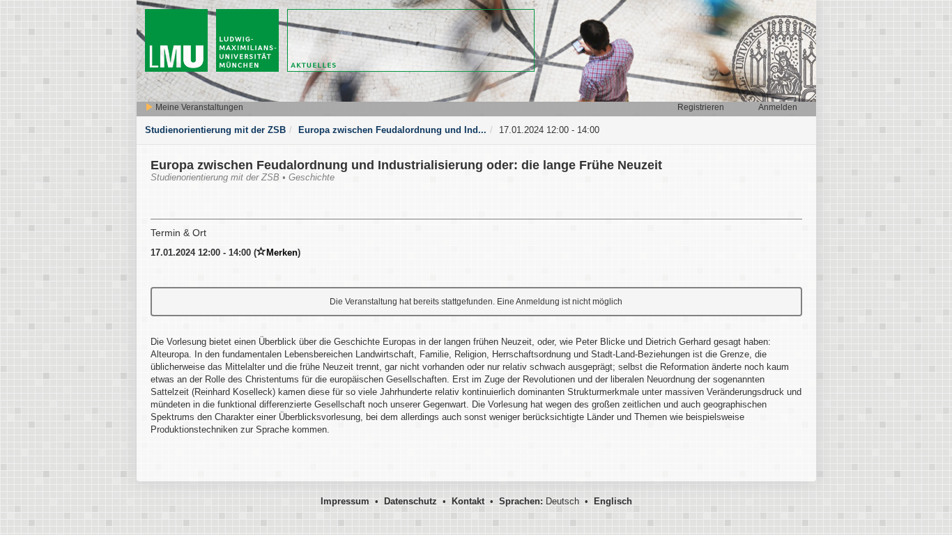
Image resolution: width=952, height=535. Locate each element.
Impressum (345, 501)
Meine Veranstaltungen (198, 107)
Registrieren (700, 107)
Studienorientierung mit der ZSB (215, 130)
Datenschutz (410, 501)
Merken (282, 252)
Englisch (613, 501)
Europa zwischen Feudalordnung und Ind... (392, 130)
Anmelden (777, 107)
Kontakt (468, 501)
